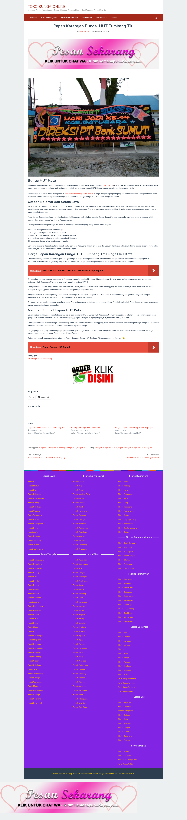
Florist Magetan (79, 614)
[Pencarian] (155, 17)
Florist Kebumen (34, 494)
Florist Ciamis (78, 481)
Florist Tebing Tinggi (126, 568)
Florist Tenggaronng (126, 608)
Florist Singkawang (125, 600)
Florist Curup (123, 502)
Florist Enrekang (124, 666)
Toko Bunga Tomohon (126, 683)
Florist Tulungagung (80, 698)
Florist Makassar (124, 640)
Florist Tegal (33, 669)
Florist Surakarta (34, 698)
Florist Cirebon (78, 502)
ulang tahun (108, 185)
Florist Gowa (123, 674)
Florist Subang (78, 536)
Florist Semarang (34, 540)
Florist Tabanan (124, 740)
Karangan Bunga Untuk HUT (106, 447)
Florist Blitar (78, 568)
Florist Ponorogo (79, 660)
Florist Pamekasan (80, 648)
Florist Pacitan (78, 644)
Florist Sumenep (79, 686)
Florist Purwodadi (34, 597)
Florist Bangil (78, 656)
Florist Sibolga (124, 559)
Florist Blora (32, 490)
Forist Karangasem (125, 710)
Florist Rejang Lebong (126, 511)
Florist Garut (78, 506)
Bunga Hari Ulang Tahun (48, 447)
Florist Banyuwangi (80, 564)
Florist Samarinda (125, 592)
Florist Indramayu (80, 511)
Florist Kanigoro (79, 572)
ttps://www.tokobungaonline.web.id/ (79, 193)
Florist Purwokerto (35, 564)
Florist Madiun (33, 485)
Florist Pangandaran (36, 498)
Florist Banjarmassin (126, 596)
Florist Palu (122, 632)
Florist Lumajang (79, 606)
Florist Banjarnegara (36, 559)
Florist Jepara (33, 602)
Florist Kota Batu (79, 703)
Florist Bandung (34, 536)
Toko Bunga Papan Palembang (40, 358)
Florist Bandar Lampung (127, 527)
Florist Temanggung (35, 673)
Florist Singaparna (80, 549)
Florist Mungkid (34, 627)
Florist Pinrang (124, 662)
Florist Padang (124, 485)
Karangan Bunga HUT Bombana (85, 427)
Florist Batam (123, 515)
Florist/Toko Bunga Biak (127, 759)
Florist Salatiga (34, 694)
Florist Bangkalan (80, 559)
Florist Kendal (33, 614)
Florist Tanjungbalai (125, 564)
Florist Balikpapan (125, 579)
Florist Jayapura (124, 755)
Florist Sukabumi (79, 540)
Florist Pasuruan (79, 652)
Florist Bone (123, 653)
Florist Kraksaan (79, 669)
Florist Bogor (33, 527)
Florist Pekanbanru (125, 494)
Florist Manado (124, 645)
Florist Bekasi (78, 490)
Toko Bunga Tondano (126, 687)
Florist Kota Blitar (80, 707)
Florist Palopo (123, 657)
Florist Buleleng (124, 723)
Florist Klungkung (125, 736)
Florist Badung (124, 715)
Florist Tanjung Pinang (127, 519)
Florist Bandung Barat (81, 494)
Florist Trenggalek (35, 515)
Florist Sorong (123, 751)
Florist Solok (123, 481)
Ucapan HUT (82, 447)
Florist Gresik (78, 585)
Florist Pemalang (34, 644)
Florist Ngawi (78, 639)
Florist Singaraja (124, 702)
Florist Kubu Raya (125, 604)
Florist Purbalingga (35, 648)
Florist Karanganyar (35, 523)
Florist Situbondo (79, 681)
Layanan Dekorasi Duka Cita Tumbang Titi (46, 427)
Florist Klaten (33, 618)
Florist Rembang (34, 656)
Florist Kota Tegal (35, 703)
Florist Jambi (123, 490)
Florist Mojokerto (79, 627)
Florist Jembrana (124, 731)
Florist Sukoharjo (34, 506)
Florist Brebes (33, 519)
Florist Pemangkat (125, 621)
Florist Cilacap (33, 502)
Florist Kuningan (79, 519)
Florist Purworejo (34, 652)
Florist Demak (33, 593)
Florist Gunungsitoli (125, 551)
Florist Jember (78, 589)
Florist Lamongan (80, 602)
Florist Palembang (125, 523)
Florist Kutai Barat (125, 613)
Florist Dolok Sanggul (126, 543)
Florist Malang (78, 618)
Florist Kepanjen (79, 623)
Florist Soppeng (124, 670)
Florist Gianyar (124, 727)
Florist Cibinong (34, 511)
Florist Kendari (124, 636)
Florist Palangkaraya (126, 587)
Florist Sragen (33, 660)
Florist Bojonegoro (80, 576)
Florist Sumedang (80, 544)
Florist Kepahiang (125, 506)
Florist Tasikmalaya (35, 549)
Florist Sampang (79, 673)
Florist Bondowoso (80, 581)
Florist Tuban (78, 694)
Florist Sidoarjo (79, 677)
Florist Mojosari (79, 631)
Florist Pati (32, 481)
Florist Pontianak (125, 583)
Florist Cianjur (78, 498)
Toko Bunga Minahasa (127, 678)
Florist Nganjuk (79, 635)
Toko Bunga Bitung (125, 691)
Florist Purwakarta (80, 532)
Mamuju (121, 649)
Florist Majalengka (80, 523)
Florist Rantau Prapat (126, 555)
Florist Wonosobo (35, 681)
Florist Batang (33, 572)
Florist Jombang (79, 593)
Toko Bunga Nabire (125, 763)
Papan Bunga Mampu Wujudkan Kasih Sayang (46, 456)
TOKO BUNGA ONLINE (46, 6)
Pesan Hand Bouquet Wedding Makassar (143, 456)
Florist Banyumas (35, 568)
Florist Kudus (33, 623)
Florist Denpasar (124, 706)
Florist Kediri (78, 597)
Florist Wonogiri (34, 677)
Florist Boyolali (34, 581)
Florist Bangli (123, 719)
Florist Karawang (79, 515)
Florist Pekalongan (35, 635)
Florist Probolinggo (80, 665)
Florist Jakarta (33, 544)
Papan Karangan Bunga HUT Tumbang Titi (135, 447)
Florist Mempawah (125, 617)
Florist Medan (123, 498)
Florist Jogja (33, 532)
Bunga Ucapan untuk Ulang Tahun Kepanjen (134, 427)
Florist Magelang (34, 639)
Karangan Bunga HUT (67, 447)
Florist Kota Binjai (125, 547)
